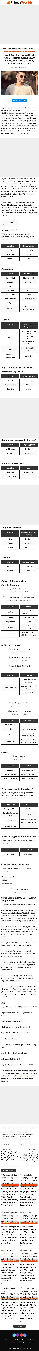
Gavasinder (30, 1134)
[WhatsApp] (31, 1144)
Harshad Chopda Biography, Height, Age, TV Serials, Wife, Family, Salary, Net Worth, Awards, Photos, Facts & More (9, 1310)
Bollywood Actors (11, 51)
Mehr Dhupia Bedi (25, 1136)
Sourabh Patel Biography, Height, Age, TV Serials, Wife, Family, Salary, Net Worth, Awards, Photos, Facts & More (28, 1197)
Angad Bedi (12, 1132)
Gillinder (6, 1136)
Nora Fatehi (25, 1139)
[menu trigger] (3, 2)
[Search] (36, 2)
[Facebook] (22, 1144)
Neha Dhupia (15, 1139)
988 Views (25, 67)
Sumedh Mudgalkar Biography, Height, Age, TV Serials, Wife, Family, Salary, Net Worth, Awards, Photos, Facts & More (10, 1234)
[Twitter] (26, 1144)
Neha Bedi (6, 1139)
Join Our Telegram (20, 100)
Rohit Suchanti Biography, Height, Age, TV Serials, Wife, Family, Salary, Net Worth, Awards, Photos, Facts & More (28, 1272)
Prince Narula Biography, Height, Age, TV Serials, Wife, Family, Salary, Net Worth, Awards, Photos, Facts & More (9, 1272)
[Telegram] (35, 1144)
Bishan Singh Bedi (19, 1134)
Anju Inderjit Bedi (23, 1132)
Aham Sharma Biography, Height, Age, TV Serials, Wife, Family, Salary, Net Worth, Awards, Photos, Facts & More (28, 1234)
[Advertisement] (19, 24)
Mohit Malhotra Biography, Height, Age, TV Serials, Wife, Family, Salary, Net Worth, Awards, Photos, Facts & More (28, 1310)
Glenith (14, 1136)
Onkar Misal (17, 67)
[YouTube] (21, 1335)
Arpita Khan (6, 1134)
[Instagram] (17, 1335)
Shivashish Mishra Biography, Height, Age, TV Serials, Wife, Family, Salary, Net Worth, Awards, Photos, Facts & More (9, 1197)
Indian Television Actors (26, 51)
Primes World (26, 1076)
